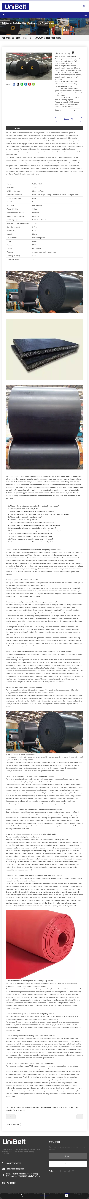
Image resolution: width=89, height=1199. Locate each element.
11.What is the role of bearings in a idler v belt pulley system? (30, 533)
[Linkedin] (65, 1171)
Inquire (67, 119)
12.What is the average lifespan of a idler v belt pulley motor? (30, 536)
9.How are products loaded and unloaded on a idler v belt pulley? (32, 528)
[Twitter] (69, 1171)
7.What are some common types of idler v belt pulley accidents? (31, 522)
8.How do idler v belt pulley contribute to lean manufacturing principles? (34, 525)
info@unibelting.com (15, 1169)
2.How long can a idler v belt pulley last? (23, 509)
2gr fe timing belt (19, 1110)
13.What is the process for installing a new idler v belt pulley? (30, 539)
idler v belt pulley (13, 1124)
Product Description (15, 128)
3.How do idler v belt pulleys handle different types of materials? (31, 511)
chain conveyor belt (17, 1107)
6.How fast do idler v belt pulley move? (22, 520)
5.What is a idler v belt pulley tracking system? (25, 517)
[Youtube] (73, 1171)
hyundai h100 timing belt (34, 1107)
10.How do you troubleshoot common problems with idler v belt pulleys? (34, 531)
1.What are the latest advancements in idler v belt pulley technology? (33, 506)
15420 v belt (62, 1107)
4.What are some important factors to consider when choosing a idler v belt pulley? (38, 514)
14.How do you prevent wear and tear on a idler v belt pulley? (30, 542)
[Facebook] (61, 1171)
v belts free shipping (50, 1107)
